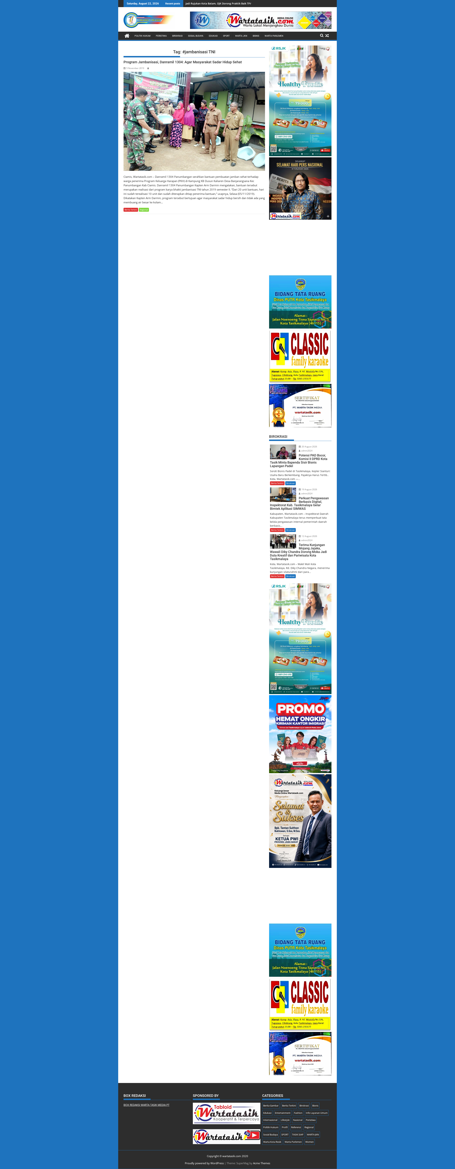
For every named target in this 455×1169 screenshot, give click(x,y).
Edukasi (213, 36)
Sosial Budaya (195, 36)
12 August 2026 (309, 536)
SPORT (226, 36)
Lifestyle (285, 1120)
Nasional (297, 1120)
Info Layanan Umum (317, 1112)
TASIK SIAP (297, 1134)
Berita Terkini (131, 209)
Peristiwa (161, 36)
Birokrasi (177, 36)
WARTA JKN (241, 36)
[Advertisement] (300, 246)
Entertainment (282, 1112)
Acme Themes (261, 1163)
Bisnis (256, 36)
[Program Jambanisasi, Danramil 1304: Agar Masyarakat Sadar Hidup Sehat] (194, 121)
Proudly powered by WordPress (204, 1163)
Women (309, 1141)
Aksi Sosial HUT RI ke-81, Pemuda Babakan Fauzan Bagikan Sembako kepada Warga (236, 3)
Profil (285, 1127)
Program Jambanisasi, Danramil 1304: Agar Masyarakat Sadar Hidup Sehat (183, 62)
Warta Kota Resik (272, 1141)
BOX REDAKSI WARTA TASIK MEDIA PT (146, 1105)
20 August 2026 (309, 446)
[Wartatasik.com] (127, 35)
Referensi (296, 1127)
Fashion (298, 1112)
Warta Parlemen (274, 36)
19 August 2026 (309, 489)
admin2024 (306, 450)
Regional (144, 209)
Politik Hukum (142, 36)
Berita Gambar (271, 1105)
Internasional (270, 1120)
